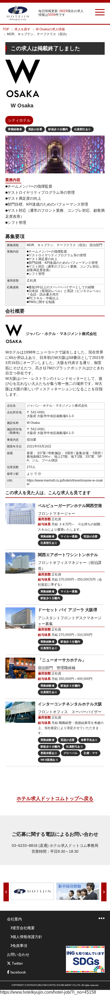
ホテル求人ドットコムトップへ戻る (55, 798)
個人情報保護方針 (27, 937)
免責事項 (19, 945)
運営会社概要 (23, 928)
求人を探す (22, 29)
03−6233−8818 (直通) (30, 845)
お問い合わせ (18, 954)
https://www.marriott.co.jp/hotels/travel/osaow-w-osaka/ (65, 482)
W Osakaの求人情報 (50, 29)
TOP (6, 29)
